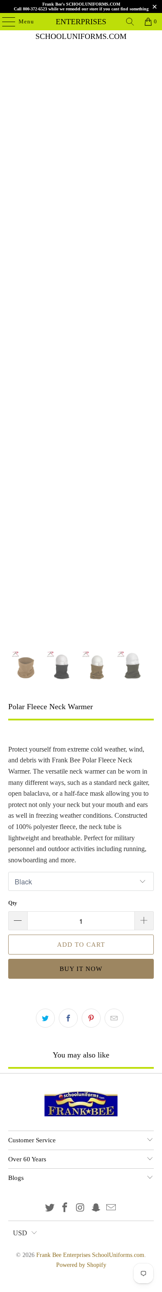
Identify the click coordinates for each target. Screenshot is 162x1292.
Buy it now (81, 968)
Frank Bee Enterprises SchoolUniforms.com (81, 21)
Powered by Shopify (81, 1265)
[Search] (130, 21)
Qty (12, 903)
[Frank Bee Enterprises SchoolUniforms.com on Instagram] (80, 1208)
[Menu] (4, 21)
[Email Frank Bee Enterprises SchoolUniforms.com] (111, 1208)
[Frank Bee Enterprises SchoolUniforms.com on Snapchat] (95, 1208)
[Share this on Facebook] (68, 1018)
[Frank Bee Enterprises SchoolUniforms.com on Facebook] (65, 1208)
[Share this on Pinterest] (91, 1018)
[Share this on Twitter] (45, 1018)
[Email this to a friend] (114, 1018)
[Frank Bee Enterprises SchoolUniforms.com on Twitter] (49, 1208)
